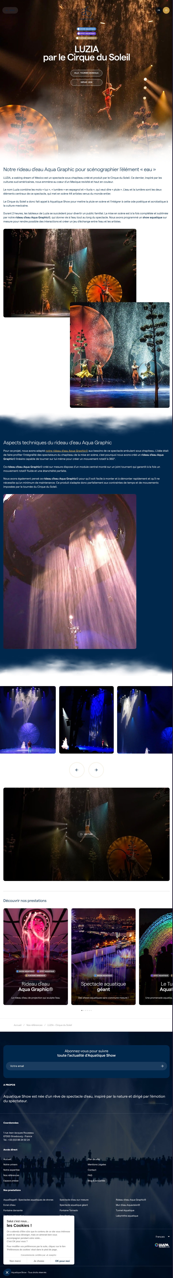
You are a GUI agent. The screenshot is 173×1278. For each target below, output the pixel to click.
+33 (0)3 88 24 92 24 (19, 1131)
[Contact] (163, 10)
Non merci (15, 1261)
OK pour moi (62, 1261)
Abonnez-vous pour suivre (85, 1045)
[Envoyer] (160, 1058)
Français (157, 1228)
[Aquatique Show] (85, 13)
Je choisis (39, 1261)
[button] (7, 1272)
